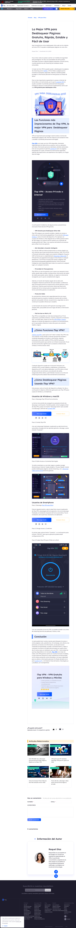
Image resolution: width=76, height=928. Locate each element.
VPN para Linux (37, 916)
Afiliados (65, 910)
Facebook (68, 919)
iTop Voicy (25, 909)
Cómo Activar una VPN (57, 909)
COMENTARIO (31, 805)
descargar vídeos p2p (60, 256)
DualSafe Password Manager (29, 916)
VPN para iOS (36, 909)
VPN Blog (46, 907)
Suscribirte (47, 890)
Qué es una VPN (37, 334)
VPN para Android (37, 910)
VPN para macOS (37, 906)
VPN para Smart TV (37, 914)
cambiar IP (53, 148)
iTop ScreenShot (27, 910)
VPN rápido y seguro (60, 319)
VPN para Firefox (37, 913)
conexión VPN (60, 82)
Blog (32, 8)
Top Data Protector (27, 913)
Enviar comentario (34, 819)
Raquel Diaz (35, 51)
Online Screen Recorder (28, 917)
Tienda (69, 5)
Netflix (45, 71)
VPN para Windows (55, 746)
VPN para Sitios (42, 17)
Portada (30, 17)
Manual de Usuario (56, 907)
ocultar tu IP (38, 661)
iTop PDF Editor (26, 914)
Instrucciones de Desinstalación (58, 910)
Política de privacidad (59, 926)
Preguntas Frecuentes (56, 906)
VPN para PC (36, 907)
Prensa (65, 907)
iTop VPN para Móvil (47, 505)
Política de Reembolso (48, 926)
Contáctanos (66, 906)
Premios (65, 909)
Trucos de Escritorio (48, 909)
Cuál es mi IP (47, 906)
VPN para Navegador (38, 917)
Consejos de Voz (48, 910)
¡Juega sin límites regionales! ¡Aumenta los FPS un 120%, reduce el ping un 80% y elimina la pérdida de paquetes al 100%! (37, 2)
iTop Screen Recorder (27, 906)
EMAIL (53, 802)
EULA (66, 926)
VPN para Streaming (33, 768)
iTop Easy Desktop (27, 907)
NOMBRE (30, 802)
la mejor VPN (51, 408)
